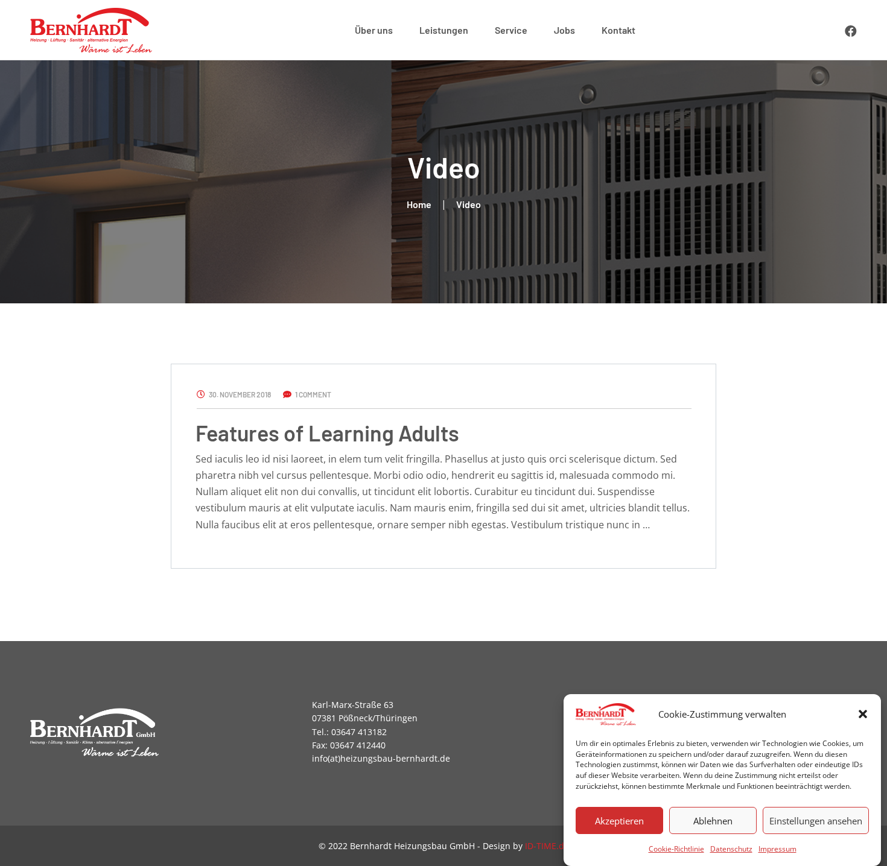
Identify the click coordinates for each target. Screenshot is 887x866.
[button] (863, 714)
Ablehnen (713, 820)
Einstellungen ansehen (815, 820)
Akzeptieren (619, 820)
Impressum (777, 849)
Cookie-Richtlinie (676, 849)
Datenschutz (731, 849)
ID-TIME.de (547, 846)
